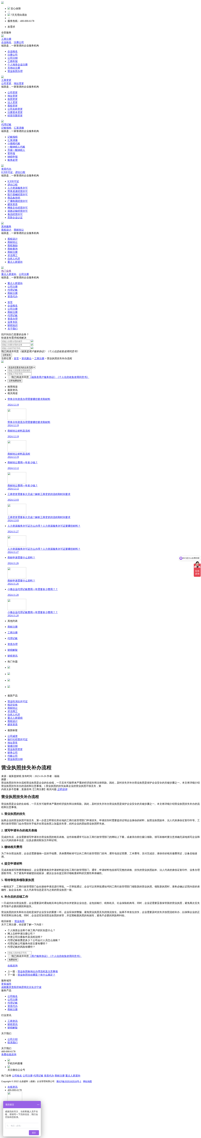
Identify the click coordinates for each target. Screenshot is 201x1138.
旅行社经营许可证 (18, 739)
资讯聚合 (27, 358)
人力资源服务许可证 (19, 670)
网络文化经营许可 (18, 207)
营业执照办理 (15, 71)
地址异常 (13, 742)
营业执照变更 (15, 749)
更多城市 (6, 984)
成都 (3, 987)
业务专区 (13, 322)
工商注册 (6, 39)
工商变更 (6, 80)
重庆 (8, 987)
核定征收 (13, 704)
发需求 (11, 26)
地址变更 (19, 83)
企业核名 (6, 42)
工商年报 (13, 61)
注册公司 (19, 42)
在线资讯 (13, 1087)
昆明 (23, 987)
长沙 (33, 987)
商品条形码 (14, 197)
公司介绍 (13, 1039)
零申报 (11, 153)
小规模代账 (14, 143)
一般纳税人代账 (16, 146)
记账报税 (6, 127)
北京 (28, 987)
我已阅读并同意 (20, 377)
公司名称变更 (15, 109)
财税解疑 (13, 1027)
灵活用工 (13, 255)
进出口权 (20, 172)
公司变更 (6, 83)
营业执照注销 (15, 759)
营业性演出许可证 (18, 701)
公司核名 (13, 677)
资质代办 (6, 169)
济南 (18, 987)
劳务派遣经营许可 (18, 191)
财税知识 (13, 325)
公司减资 (13, 736)
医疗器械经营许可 (18, 194)
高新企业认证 (15, 217)
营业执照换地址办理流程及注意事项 (38, 971)
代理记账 (6, 124)
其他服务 (6, 226)
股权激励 (13, 245)
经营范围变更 (15, 115)
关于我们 (13, 328)
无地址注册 (14, 68)
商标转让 (19, 229)
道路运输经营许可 (18, 211)
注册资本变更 (15, 112)
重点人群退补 (15, 262)
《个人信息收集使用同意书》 (62, 351)
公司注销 (13, 58)
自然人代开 (14, 258)
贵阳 (13, 987)
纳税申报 (13, 156)
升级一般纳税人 (16, 150)
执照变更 (13, 99)
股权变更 (13, 105)
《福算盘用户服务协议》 (32, 351)
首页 (10, 302)
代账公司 (13, 756)
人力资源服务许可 (18, 188)
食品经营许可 (15, 214)
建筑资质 (13, 204)
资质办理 (13, 318)
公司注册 (24, 274)
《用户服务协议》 (39, 956)
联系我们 (13, 1042)
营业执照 (19, 921)
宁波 (38, 987)
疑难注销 (13, 746)
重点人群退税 (15, 718)
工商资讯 (13, 1021)
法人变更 (13, 102)
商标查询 (13, 248)
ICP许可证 (7, 172)
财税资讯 (13, 1024)
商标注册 (13, 252)
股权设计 (6, 229)
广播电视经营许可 (18, 201)
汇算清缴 (19, 127)
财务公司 (13, 752)
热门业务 (6, 271)
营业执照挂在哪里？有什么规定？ (36, 974)
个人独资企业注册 (18, 64)
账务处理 (13, 160)
